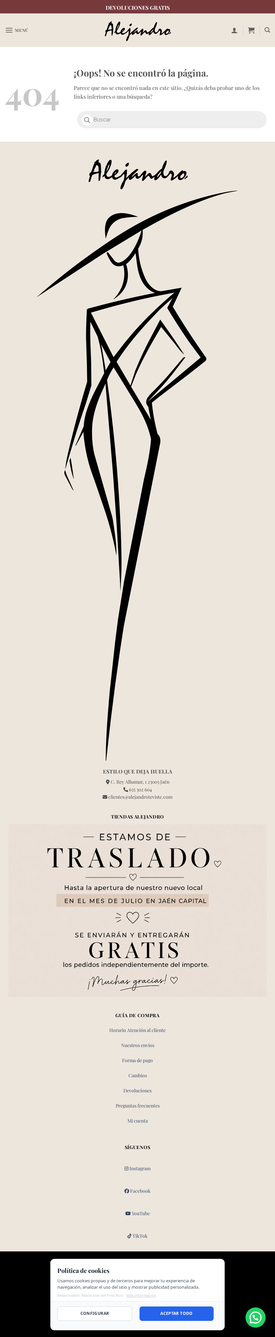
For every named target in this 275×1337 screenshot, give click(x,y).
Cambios (137, 1075)
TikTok (139, 1236)
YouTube (140, 1213)
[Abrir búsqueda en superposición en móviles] (172, 120)
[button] (17, 30)
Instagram (139, 1168)
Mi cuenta (137, 1121)
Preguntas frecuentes (138, 1105)
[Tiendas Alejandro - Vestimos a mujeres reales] (137, 30)
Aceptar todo (176, 1313)
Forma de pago (137, 1060)
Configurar (94, 1313)
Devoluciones (137, 1090)
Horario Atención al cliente (137, 1030)
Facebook (140, 1191)
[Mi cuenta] (234, 30)
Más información (141, 1295)
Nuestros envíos (137, 1045)
